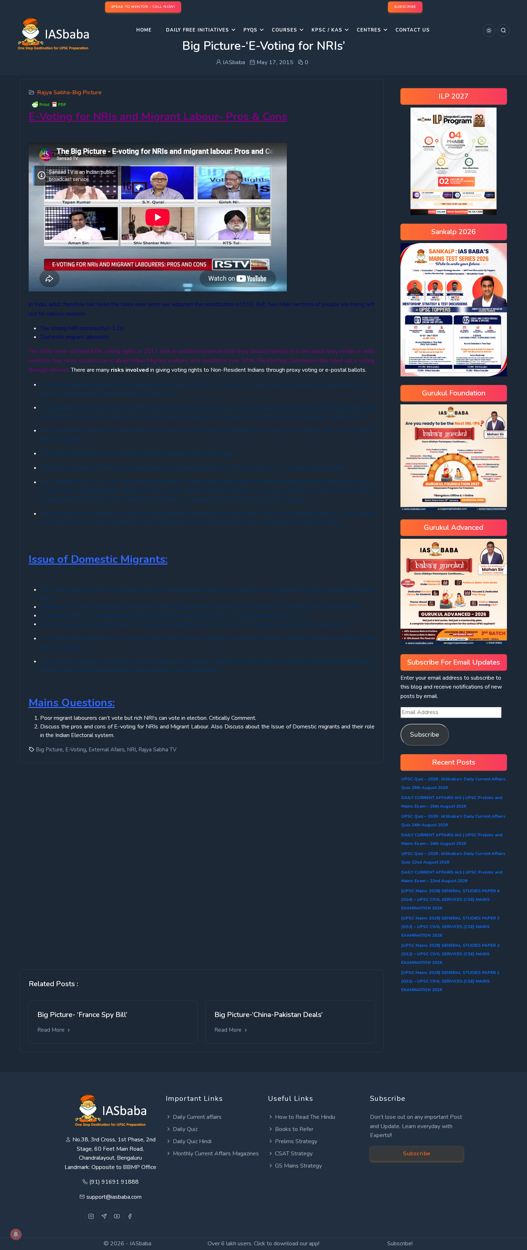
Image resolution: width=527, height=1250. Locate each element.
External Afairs (106, 749)
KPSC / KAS (327, 30)
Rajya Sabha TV (157, 749)
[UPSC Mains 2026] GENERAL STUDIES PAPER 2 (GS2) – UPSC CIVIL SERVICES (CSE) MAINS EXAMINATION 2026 (450, 953)
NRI (131, 749)
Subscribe (424, 734)
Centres (369, 30)
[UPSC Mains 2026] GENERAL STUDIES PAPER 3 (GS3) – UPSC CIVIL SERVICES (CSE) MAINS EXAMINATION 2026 (450, 926)
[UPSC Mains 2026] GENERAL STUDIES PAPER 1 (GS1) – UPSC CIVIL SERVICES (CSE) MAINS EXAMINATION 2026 (450, 981)
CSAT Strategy (294, 1154)
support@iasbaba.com (114, 1197)
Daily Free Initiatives (197, 30)
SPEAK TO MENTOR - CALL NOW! (143, 6)
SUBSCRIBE (405, 6)
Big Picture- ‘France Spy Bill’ (82, 1015)
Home (144, 30)
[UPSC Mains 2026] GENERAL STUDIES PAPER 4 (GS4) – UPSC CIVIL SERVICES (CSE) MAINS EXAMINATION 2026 (450, 899)
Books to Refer (294, 1129)
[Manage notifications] (16, 1234)
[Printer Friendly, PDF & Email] (49, 104)
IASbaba (140, 1243)
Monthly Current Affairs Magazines (216, 1154)
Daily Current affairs (197, 1117)
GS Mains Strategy (298, 1166)
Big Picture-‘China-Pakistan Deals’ (268, 1015)
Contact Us (412, 30)
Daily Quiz (185, 1129)
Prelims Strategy (296, 1141)
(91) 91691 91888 (114, 1182)
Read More (51, 1029)
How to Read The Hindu (305, 1117)
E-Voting (75, 749)
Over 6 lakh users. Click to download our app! (263, 1243)
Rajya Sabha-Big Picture (69, 92)
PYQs (250, 30)
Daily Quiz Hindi (192, 1141)
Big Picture (49, 749)
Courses (284, 30)
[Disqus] (201, 860)
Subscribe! (400, 1243)
